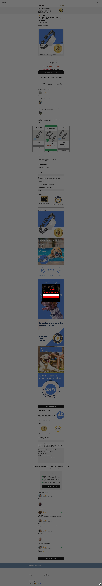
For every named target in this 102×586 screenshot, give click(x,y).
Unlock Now (51, 297)
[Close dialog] (59, 285)
